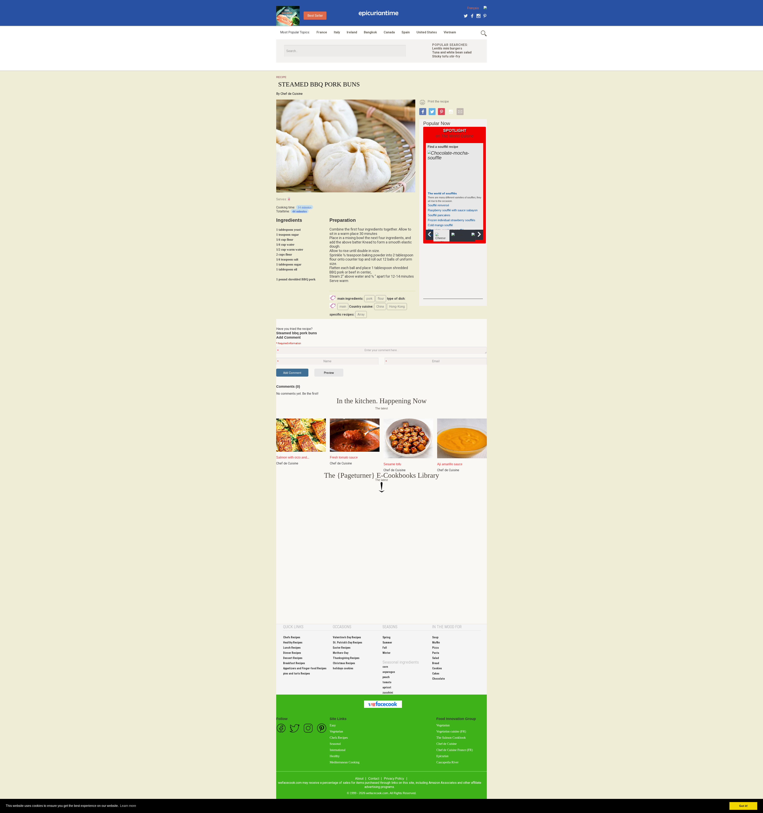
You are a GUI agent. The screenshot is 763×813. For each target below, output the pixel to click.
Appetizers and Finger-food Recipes (304, 668)
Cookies (437, 668)
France (322, 32)
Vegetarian (336, 731)
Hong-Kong (397, 306)
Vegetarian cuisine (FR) (451, 731)
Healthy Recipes (292, 642)
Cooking (378, 13)
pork (369, 298)
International (337, 750)
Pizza (435, 647)
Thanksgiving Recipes (346, 658)
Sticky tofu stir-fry (446, 56)
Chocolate (438, 678)
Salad (435, 658)
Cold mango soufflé (440, 225)
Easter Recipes (342, 647)
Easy (333, 725)
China (380, 306)
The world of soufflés (442, 193)
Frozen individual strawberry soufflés (451, 220)
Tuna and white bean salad (452, 52)
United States (426, 32)
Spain (406, 32)
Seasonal (335, 743)
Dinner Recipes (292, 652)
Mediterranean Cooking (344, 762)
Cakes (435, 673)
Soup (435, 637)
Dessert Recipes (292, 658)
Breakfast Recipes (294, 663)
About (359, 778)
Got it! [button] (743, 805)
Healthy (335, 756)
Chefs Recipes (291, 637)
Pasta (435, 652)
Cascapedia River (447, 762)
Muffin (436, 642)
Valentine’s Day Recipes (347, 637)
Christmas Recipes (344, 663)
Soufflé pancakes (439, 215)
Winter (386, 652)
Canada (389, 32)
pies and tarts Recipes (296, 673)
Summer (387, 642)
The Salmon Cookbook (451, 737)
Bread (435, 663)
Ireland (352, 32)
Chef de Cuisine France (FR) (454, 750)
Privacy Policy (394, 778)
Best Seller (315, 15)
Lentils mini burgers (447, 48)
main (343, 306)
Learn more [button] (128, 805)
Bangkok (370, 32)
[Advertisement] (453, 274)
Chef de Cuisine (292, 94)
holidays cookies (343, 668)
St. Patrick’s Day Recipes (347, 642)
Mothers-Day (340, 652)
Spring (386, 637)
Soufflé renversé (438, 205)
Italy (337, 32)
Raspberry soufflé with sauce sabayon (452, 210)
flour (381, 298)
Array (361, 314)
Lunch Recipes (292, 647)
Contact (373, 778)
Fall (384, 647)
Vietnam (450, 32)
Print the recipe (438, 101)
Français (473, 8)
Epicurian (442, 756)
